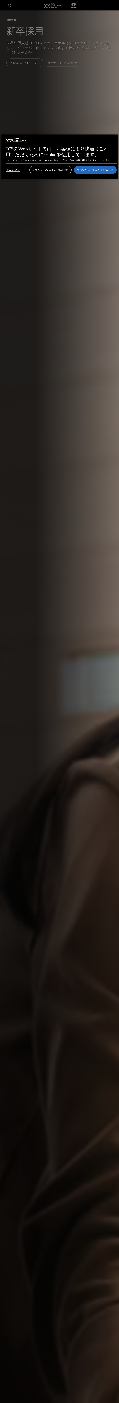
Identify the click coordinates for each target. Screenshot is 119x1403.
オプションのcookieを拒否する (50, 170)
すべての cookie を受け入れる (95, 169)
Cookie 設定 (13, 169)
